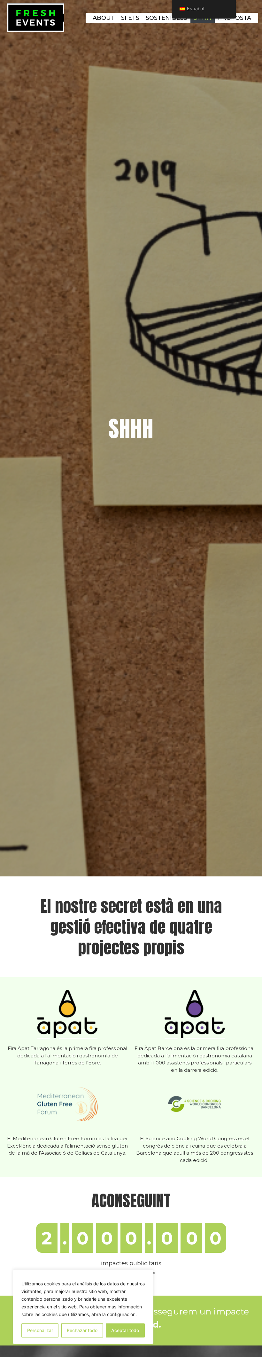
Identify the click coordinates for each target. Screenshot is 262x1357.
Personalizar (40, 1330)
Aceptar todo (125, 1330)
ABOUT (104, 17)
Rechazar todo (82, 1330)
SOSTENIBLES (166, 17)
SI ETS (130, 17)
